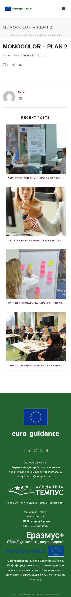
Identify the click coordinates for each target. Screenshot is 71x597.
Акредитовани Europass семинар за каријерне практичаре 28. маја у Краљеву (37, 365)
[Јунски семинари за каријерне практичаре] (36, 274)
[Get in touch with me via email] (20, 98)
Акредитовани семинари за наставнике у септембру (37, 178)
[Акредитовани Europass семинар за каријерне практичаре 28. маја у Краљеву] (36, 336)
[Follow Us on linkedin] (29, 450)
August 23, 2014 (32, 55)
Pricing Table (26, 35)
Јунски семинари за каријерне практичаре (37, 303)
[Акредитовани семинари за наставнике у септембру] (36, 149)
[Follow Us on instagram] (35, 450)
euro (9, 55)
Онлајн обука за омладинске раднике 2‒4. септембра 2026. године (37, 240)
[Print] (22, 64)
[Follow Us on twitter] (41, 450)
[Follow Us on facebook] (24, 450)
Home (12, 35)
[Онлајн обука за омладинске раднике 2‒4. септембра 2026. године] (36, 211)
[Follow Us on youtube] (46, 450)
